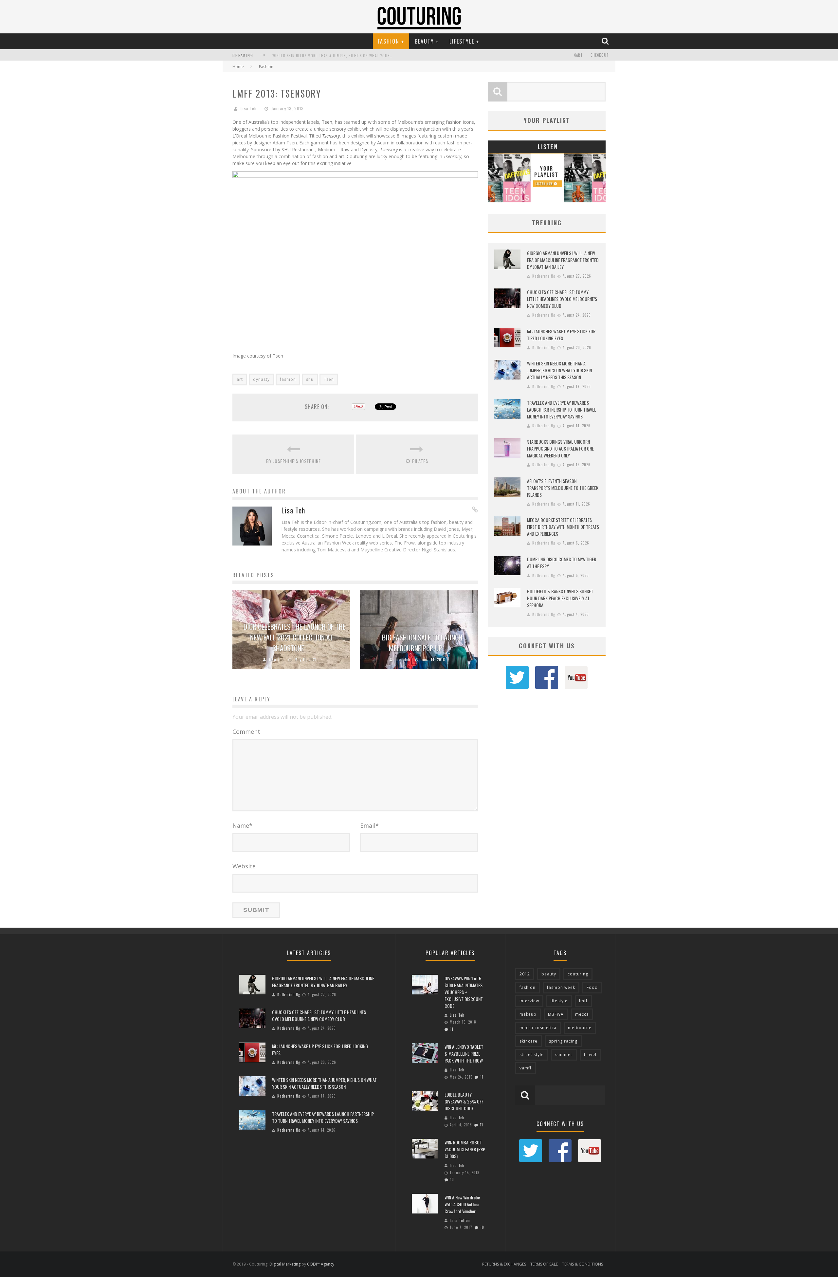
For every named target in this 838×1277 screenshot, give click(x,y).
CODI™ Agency (320, 1264)
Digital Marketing (285, 1264)
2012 (524, 974)
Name (242, 825)
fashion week (561, 987)
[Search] (606, 40)
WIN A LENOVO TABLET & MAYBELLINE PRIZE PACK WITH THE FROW (464, 1053)
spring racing (563, 1041)
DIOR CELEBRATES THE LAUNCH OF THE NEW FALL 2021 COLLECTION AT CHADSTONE (295, 637)
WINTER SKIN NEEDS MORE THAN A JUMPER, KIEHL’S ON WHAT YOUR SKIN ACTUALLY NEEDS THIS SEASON (361, 55)
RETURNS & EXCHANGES (504, 1264)
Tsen (327, 122)
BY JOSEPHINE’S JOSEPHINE (293, 460)
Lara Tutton (460, 1220)
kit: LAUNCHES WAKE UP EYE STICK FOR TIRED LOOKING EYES (561, 335)
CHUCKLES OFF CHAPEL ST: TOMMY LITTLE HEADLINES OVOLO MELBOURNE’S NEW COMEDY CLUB (562, 298)
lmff (583, 1001)
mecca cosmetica (537, 1027)
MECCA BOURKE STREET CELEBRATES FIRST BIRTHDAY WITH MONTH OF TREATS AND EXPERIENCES (563, 526)
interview (529, 1001)
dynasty (261, 379)
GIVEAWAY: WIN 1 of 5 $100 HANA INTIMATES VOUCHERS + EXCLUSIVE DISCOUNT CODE (464, 992)
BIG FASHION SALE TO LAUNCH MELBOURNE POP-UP (422, 642)
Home (238, 66)
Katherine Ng (543, 276)
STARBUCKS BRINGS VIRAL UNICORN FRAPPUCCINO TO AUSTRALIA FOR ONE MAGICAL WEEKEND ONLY (560, 448)
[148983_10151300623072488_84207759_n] (355, 344)
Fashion (388, 41)
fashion (288, 379)
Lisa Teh (249, 108)
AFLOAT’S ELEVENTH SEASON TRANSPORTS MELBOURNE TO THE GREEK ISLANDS (562, 487)
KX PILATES (417, 460)
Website (244, 866)
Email (369, 825)
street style (531, 1054)
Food (592, 987)
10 (452, 1179)
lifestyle (559, 1001)
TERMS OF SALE (544, 1264)
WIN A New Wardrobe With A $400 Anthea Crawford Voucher (462, 1204)
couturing (578, 974)
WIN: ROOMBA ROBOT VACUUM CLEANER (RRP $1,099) (465, 1149)
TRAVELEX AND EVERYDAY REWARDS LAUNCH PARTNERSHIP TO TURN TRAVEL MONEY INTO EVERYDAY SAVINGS (561, 409)
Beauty (424, 41)
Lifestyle (461, 41)
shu (310, 379)
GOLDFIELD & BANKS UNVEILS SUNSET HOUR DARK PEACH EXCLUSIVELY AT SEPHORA (560, 598)
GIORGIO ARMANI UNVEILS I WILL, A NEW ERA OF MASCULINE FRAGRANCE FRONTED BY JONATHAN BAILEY (563, 260)
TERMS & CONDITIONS (582, 1264)
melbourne (580, 1027)
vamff (525, 1068)
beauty (548, 974)
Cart (578, 55)
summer (564, 1054)
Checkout (600, 55)
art (240, 379)
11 (451, 1029)
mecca (582, 1014)
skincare (528, 1041)
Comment (246, 731)
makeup (528, 1014)
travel (590, 1054)
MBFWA (556, 1014)
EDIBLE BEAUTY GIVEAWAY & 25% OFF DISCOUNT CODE (464, 1101)
